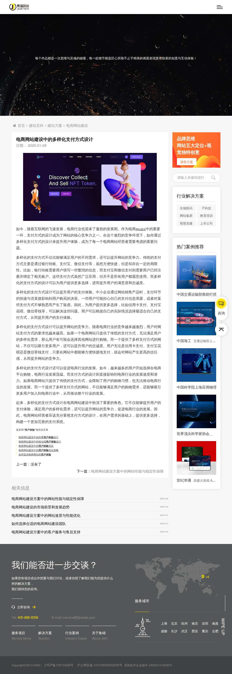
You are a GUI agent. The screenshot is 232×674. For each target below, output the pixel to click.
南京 (195, 623)
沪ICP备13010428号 (58, 665)
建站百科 (36, 125)
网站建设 (141, 229)
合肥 (215, 631)
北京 (174, 623)
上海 (164, 623)
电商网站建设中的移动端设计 (40, 441)
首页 (21, 125)
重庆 (205, 631)
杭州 (184, 623)
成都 (164, 631)
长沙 (174, 631)
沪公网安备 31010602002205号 (99, 665)
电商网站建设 (77, 125)
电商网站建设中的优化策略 (38, 450)
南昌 (215, 623)
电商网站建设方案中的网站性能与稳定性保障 (127, 471)
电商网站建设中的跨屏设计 (38, 437)
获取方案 (186, 161)
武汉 (184, 631)
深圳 (205, 623)
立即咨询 (23, 607)
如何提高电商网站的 (35, 454)
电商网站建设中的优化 (36, 445)
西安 (195, 631)
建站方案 (55, 125)
